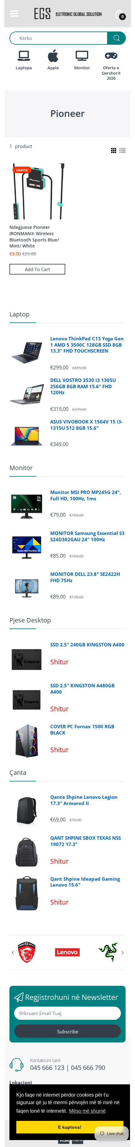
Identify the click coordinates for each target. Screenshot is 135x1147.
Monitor (21, 467)
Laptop (19, 314)
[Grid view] (113, 150)
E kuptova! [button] (69, 1127)
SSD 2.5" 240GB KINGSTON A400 (87, 645)
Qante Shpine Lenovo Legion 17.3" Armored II (83, 800)
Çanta (17, 772)
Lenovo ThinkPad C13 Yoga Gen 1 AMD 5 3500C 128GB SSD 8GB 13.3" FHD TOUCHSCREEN (87, 345)
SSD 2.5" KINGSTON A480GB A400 (82, 689)
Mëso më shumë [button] (87, 1111)
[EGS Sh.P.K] (67, 13)
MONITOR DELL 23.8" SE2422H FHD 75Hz (85, 577)
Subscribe (67, 1031)
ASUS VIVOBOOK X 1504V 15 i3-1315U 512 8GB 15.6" (86, 425)
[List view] (122, 150)
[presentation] (12, 952)
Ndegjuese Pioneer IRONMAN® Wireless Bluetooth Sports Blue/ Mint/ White (34, 236)
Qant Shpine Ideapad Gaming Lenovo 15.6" (85, 882)
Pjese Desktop (30, 620)
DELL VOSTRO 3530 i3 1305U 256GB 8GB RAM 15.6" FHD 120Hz (83, 386)
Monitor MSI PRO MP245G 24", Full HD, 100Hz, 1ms (85, 495)
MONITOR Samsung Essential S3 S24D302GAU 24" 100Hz (87, 536)
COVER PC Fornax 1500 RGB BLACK (82, 730)
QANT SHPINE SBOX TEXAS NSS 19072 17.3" (85, 841)
